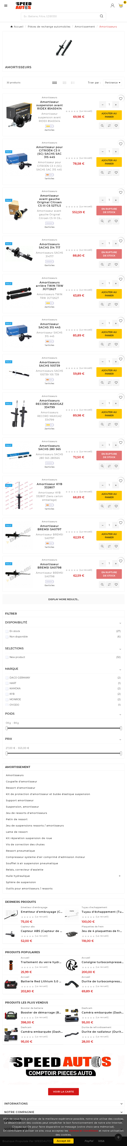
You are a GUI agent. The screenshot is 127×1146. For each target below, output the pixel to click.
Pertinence (113, 83)
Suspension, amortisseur (22, 806)
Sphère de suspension (21, 882)
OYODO (65, 704)
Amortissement (17, 767)
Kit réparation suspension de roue (29, 838)
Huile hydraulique (18, 875)
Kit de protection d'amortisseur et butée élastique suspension (48, 794)
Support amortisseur (20, 800)
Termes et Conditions (83, 1130)
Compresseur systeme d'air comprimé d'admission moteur (45, 857)
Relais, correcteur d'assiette (24, 869)
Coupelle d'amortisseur (21, 781)
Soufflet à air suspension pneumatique (32, 863)
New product (65, 657)
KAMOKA (65, 688)
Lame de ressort (17, 831)
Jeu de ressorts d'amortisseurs (26, 813)
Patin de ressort (17, 819)
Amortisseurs (15, 775)
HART (65, 683)
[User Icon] (115, 5)
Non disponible (65, 636)
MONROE (65, 699)
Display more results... (63, 599)
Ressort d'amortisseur (20, 787)
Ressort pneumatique (20, 850)
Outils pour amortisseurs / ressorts (29, 888)
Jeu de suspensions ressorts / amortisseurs (35, 825)
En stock (65, 631)
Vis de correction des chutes (25, 844)
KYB (65, 693)
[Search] (101, 16)
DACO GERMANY (65, 677)
